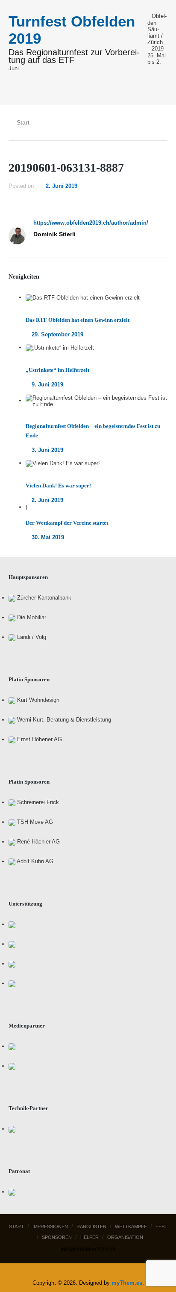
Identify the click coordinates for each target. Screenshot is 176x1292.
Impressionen (50, 1226)
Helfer (89, 1237)
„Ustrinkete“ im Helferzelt (57, 370)
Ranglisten (91, 1226)
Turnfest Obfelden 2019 (72, 30)
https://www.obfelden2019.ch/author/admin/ (90, 223)
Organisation (125, 1237)
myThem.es (126, 1283)
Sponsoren (57, 1237)
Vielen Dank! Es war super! (58, 485)
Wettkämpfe (131, 1226)
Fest (161, 1226)
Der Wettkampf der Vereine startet (67, 523)
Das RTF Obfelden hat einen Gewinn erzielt (77, 320)
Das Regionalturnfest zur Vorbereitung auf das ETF (74, 56)
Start (16, 1226)
